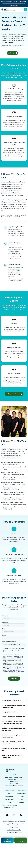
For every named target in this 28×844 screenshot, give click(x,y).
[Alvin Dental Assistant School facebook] (21, 815)
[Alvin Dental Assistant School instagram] (14, 815)
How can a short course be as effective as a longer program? (12, 722)
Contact (21, 802)
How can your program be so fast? (13, 717)
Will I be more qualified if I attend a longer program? (13, 729)
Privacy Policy (14, 827)
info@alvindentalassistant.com (14, 786)
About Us (9, 793)
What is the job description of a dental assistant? (12, 736)
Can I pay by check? (8, 712)
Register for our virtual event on (14, 2)
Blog (22, 799)
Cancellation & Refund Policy (14, 832)
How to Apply (9, 796)
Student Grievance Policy (14, 830)
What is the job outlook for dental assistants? (13, 743)
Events (22, 796)
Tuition (9, 802)
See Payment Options (13, 394)
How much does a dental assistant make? (13, 750)
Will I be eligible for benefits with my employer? (12, 756)
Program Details (9, 799)
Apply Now (11, 53)
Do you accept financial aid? (11, 700)
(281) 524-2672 (14, 783)
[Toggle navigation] (25, 9)
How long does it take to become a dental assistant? (13, 706)
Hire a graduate (21, 793)
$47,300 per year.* (8, 42)
